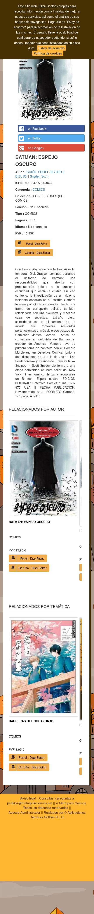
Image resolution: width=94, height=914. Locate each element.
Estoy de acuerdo (51, 48)
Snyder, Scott (39, 176)
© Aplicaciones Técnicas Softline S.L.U (58, 814)
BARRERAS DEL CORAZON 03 (31, 721)
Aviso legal (28, 798)
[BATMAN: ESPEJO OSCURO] (51, 82)
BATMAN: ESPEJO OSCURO (29, 522)
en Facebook (37, 128)
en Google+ (36, 148)
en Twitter (35, 138)
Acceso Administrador (24, 812)
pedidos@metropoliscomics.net (29, 803)
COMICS (39, 189)
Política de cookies (48, 53)
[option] (43, 497)
